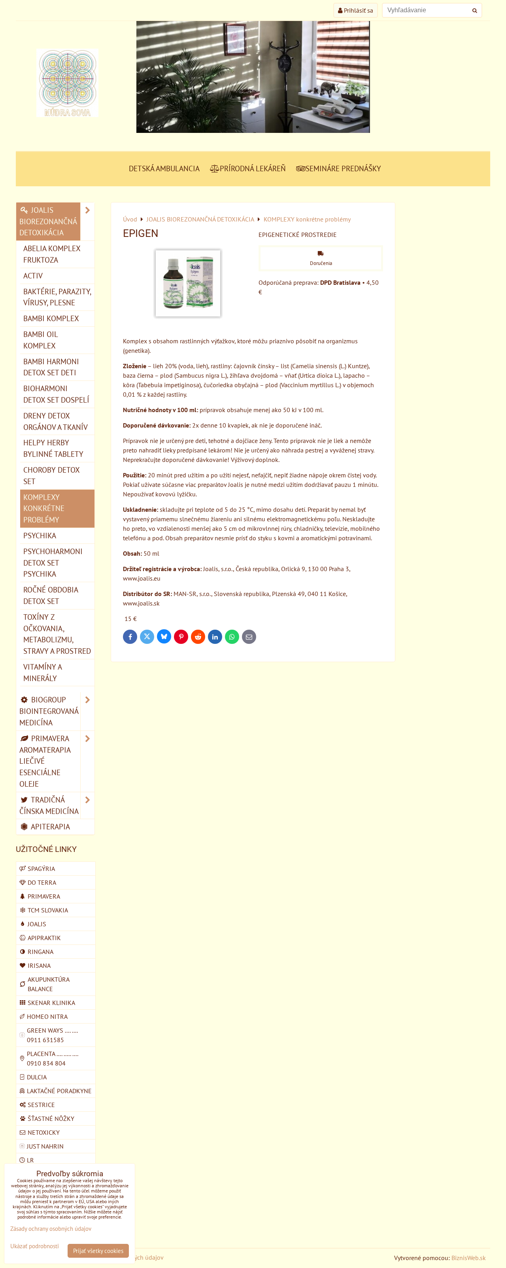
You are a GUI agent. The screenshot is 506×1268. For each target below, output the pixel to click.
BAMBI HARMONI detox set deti (51, 367)
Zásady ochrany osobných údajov (50, 1228)
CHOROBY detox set (51, 475)
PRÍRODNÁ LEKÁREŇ (253, 168)
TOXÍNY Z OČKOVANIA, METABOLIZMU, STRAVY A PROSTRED (57, 634)
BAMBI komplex (51, 318)
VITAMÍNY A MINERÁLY (42, 672)
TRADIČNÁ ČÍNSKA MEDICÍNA (49, 805)
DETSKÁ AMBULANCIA (164, 168)
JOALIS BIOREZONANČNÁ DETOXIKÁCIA (48, 221)
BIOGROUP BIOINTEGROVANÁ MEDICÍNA (49, 711)
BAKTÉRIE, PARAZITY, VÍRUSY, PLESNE (57, 297)
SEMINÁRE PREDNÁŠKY (343, 168)
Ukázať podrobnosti (34, 1246)
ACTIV (33, 275)
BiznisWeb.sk (468, 1258)
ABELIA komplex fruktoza (52, 254)
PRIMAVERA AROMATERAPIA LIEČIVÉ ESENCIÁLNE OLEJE (45, 761)
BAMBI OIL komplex (40, 339)
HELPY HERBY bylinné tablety (53, 448)
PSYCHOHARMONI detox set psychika (53, 562)
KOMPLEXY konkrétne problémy (43, 508)
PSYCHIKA (39, 535)
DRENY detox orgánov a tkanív (55, 421)
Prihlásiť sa (357, 10)
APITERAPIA (49, 826)
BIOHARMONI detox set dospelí (56, 394)
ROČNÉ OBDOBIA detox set (50, 595)
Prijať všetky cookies (98, 1251)
